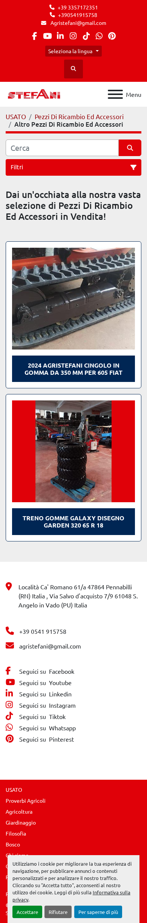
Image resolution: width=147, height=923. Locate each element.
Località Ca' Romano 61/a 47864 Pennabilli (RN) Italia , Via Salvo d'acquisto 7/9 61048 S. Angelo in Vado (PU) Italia (78, 596)
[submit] (130, 148)
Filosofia (16, 833)
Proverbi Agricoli (26, 800)
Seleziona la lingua (70, 51)
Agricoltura (19, 811)
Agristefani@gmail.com (77, 22)
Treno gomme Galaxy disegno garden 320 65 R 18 (73, 521)
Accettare (27, 912)
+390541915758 (77, 14)
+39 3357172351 (78, 7)
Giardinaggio (21, 822)
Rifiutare (58, 912)
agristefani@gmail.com (50, 646)
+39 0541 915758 (42, 631)
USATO (14, 789)
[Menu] (115, 94)
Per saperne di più (98, 912)
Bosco (13, 844)
